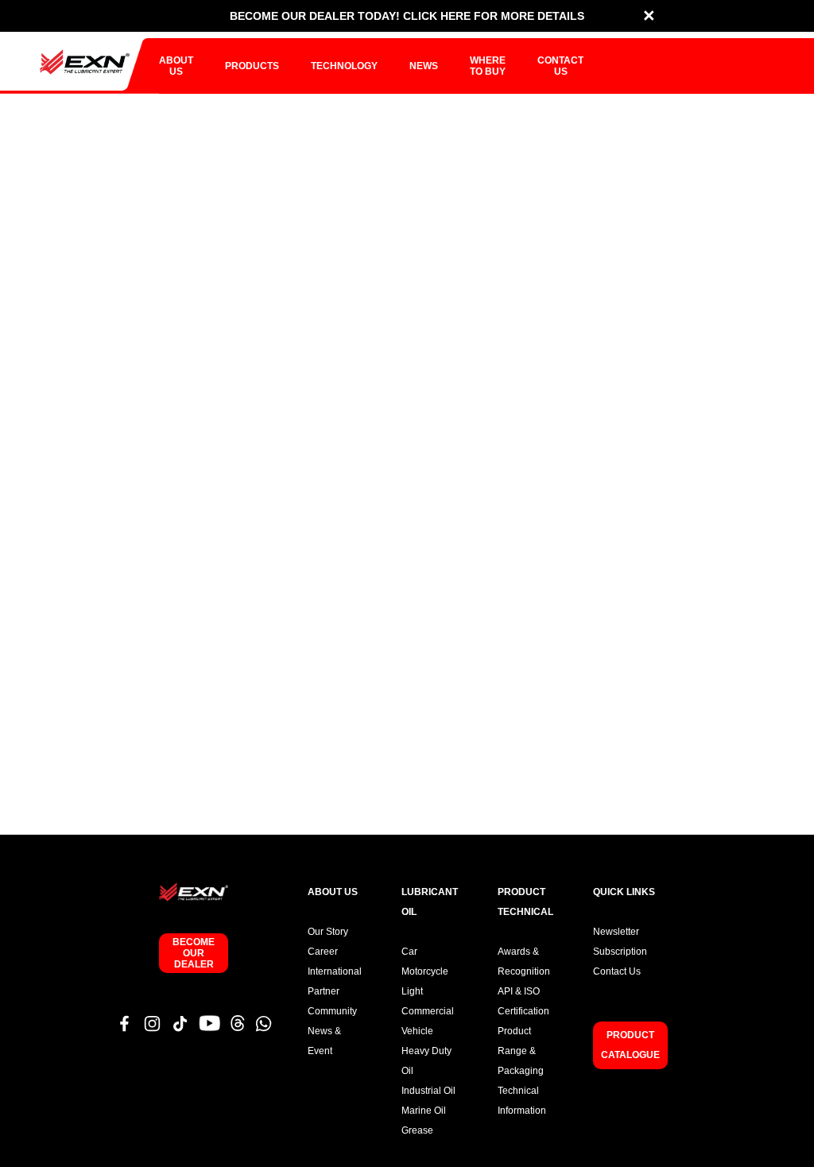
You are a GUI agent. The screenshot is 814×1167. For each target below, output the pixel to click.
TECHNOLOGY (344, 66)
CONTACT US (560, 66)
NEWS (423, 66)
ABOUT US (176, 66)
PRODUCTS (252, 66)
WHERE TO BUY (488, 66)
